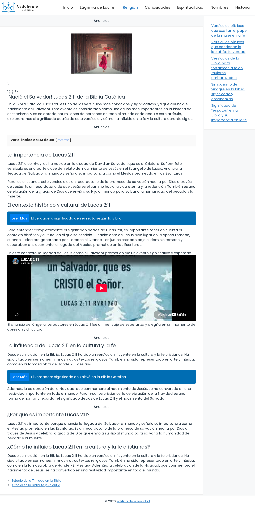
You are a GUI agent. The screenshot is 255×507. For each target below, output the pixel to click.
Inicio (68, 7)
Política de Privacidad (133, 501)
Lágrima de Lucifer (98, 7)
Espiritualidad (190, 7)
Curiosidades (157, 7)
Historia (242, 7)
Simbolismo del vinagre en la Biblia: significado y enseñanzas (228, 91)
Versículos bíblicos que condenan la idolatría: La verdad (228, 47)
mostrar (63, 140)
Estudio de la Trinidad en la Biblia (36, 481)
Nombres (219, 7)
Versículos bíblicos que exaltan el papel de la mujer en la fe (229, 30)
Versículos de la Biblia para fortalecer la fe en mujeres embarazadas (227, 68)
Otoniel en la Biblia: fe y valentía (36, 485)
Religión (130, 7)
